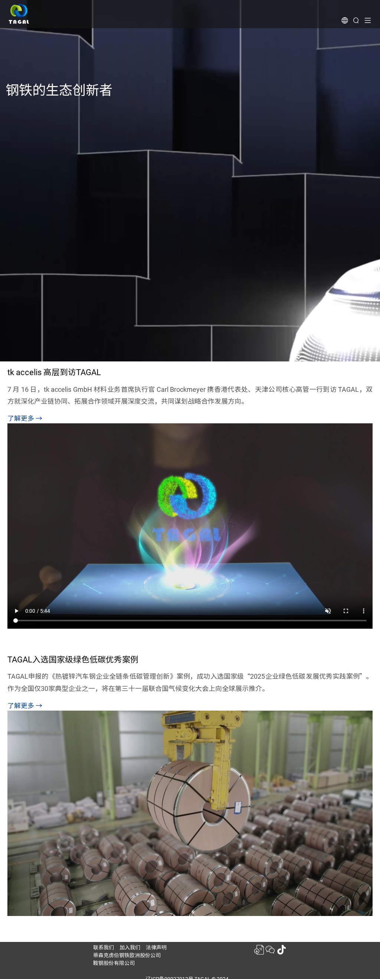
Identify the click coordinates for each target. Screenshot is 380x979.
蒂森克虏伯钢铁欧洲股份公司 (127, 955)
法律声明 (156, 947)
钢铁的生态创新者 (59, 90)
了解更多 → (24, 418)
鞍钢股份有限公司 (114, 963)
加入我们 (129, 947)
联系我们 (103, 947)
